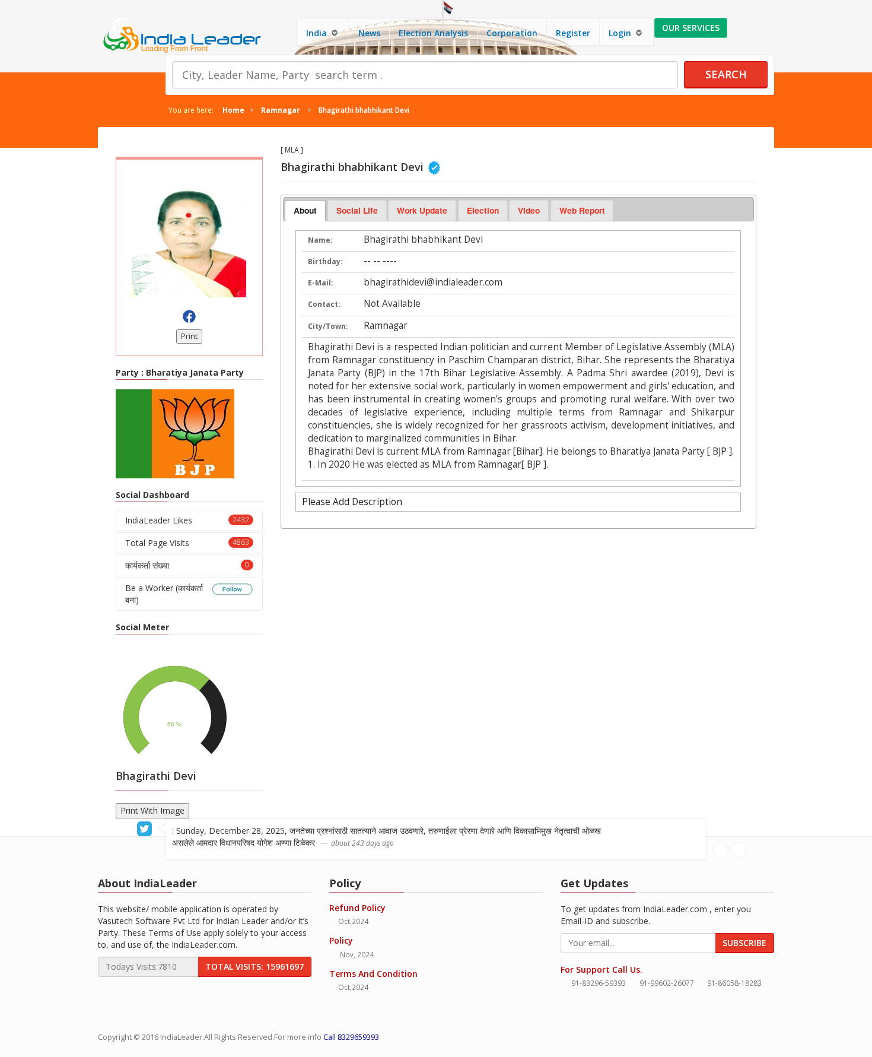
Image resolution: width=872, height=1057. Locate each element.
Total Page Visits (187, 542)
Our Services (691, 27)
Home (233, 110)
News (369, 33)
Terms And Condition (373, 973)
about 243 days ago (362, 842)
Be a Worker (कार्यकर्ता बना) (164, 593)
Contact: (324, 304)
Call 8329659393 (351, 1037)
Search (726, 74)
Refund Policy (357, 907)
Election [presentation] (483, 210)
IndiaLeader (181, 1037)
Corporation (511, 33)
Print (189, 336)
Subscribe (744, 942)
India (317, 33)
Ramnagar (280, 110)
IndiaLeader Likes (187, 520)
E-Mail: (320, 283)
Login (621, 33)
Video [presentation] (529, 210)
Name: (320, 240)
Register (573, 33)
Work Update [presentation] (422, 210)
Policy (341, 940)
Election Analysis (433, 33)
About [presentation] (305, 210)
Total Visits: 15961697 (254, 966)
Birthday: (325, 261)
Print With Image (152, 810)
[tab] (305, 210)
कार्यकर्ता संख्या (187, 565)
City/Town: (328, 326)
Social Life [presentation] (357, 210)
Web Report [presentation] (582, 210)
